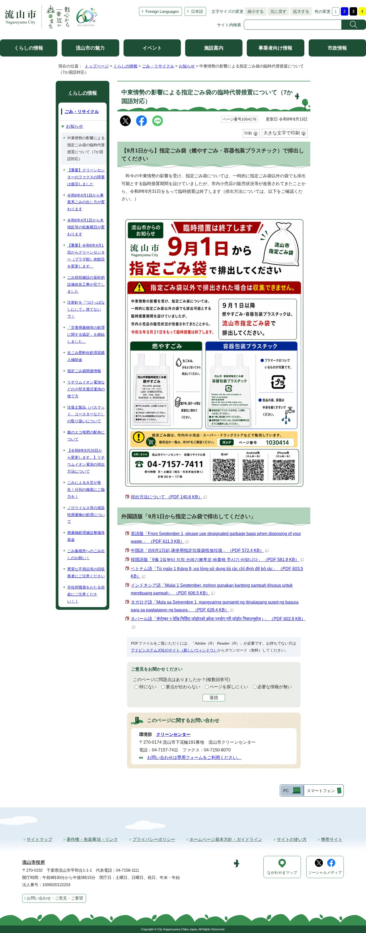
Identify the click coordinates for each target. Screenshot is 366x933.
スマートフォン (321, 790)
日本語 (197, 11)
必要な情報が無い (274, 686)
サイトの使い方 (292, 839)
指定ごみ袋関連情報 (84, 371)
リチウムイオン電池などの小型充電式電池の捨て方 (86, 389)
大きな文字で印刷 (281, 133)
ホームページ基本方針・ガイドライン (225, 839)
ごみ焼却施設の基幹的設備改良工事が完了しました (86, 284)
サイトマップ (39, 839)
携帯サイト (331, 839)
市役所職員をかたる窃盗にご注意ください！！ (86, 594)
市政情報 (337, 48)
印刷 (248, 133)
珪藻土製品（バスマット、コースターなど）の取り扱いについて (86, 414)
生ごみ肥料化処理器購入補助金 (86, 356)
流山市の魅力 (90, 48)
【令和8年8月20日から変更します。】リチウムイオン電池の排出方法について (86, 460)
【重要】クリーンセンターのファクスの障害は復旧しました (86, 177)
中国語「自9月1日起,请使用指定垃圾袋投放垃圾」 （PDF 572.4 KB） (197, 550)
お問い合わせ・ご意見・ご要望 (55, 898)
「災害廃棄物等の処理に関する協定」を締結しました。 (86, 334)
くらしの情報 (28, 48)
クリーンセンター (173, 734)
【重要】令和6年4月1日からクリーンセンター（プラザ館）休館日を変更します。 (86, 255)
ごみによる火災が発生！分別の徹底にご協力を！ (86, 489)
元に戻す (277, 11)
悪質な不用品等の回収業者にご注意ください (86, 572)
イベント (152, 48)
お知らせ (187, 66)
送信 (214, 697)
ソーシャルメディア (325, 873)
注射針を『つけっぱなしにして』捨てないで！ (86, 309)
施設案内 (213, 48)
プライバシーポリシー (153, 839)
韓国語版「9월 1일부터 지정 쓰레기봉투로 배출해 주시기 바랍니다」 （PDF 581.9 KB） (215, 559)
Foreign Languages (162, 11)
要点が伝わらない (183, 686)
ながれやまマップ (282, 873)
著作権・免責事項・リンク (92, 839)
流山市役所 (33, 862)
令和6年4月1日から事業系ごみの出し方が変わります (86, 202)
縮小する (254, 11)
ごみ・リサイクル (158, 66)
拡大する (299, 11)
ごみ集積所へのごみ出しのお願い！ (86, 554)
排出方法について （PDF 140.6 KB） (166, 497)
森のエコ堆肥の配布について (86, 435)
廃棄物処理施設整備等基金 (86, 536)
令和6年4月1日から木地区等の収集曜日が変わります (86, 227)
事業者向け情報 (275, 48)
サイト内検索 (229, 25)
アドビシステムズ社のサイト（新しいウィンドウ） (174, 650)
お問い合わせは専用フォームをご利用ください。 (194, 757)
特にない (147, 686)
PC (286, 790)
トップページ (97, 66)
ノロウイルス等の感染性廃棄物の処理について (86, 515)
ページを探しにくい (229, 686)
